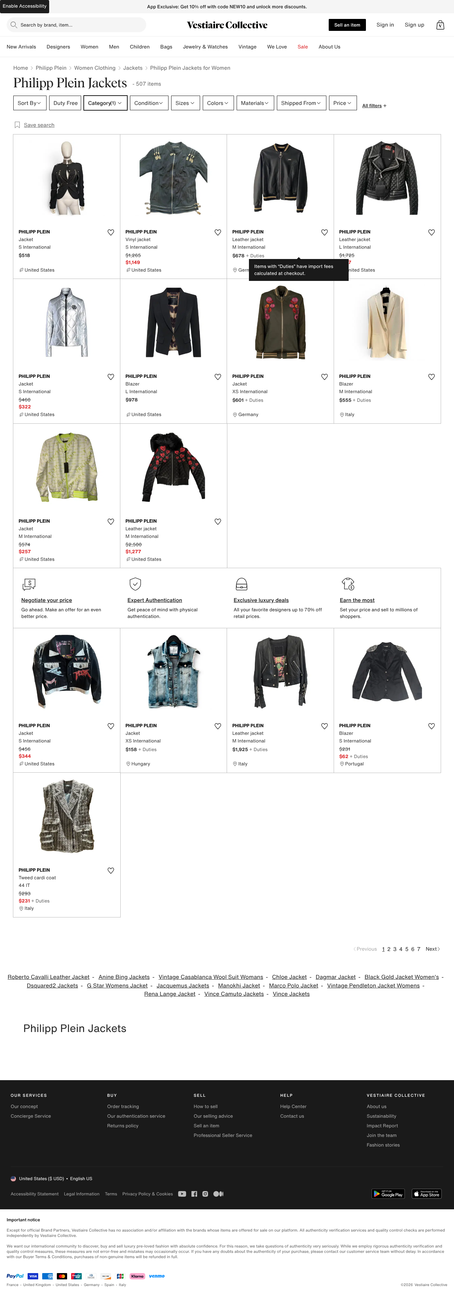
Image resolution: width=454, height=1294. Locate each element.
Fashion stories (383, 1145)
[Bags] (177, 46)
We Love (277, 46)
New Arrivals (21, 46)
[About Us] (345, 46)
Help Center (293, 1106)
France (13, 1284)
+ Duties (255, 255)
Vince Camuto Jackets (234, 994)
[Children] (155, 46)
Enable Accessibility (25, 6)
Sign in (385, 24)
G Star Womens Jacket (117, 986)
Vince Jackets (291, 994)
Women (89, 46)
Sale (303, 46)
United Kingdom (37, 1284)
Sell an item (347, 24)
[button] (440, 25)
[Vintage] (262, 46)
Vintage (247, 46)
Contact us (292, 1116)
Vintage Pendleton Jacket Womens (373, 986)
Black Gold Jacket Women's (402, 977)
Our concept (24, 1106)
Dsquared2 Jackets (52, 986)
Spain (109, 1284)
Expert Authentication (155, 600)
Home (20, 68)
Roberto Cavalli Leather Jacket (48, 977)
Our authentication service (136, 1116)
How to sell (206, 1106)
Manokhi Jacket (239, 986)
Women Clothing (95, 68)
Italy (122, 1284)
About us (377, 1106)
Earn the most (357, 600)
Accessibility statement (34, 1194)
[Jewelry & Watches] (233, 46)
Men (114, 46)
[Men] (124, 46)
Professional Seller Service (223, 1135)
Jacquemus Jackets (183, 986)
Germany (92, 1284)
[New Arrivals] (41, 46)
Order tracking (123, 1106)
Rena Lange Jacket (169, 994)
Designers (58, 46)
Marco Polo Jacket (293, 986)
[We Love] (292, 46)
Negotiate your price (46, 600)
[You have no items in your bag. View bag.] (440, 25)
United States (67, 1284)
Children (140, 46)
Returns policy (122, 1125)
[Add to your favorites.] (111, 232)
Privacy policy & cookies (147, 1194)
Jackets (133, 68)
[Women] (103, 46)
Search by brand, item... (46, 24)
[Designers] (75, 46)
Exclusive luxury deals (261, 600)
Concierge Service (31, 1116)
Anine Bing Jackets (124, 977)
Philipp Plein (51, 68)
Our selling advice (213, 1116)
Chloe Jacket (289, 977)
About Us (329, 46)
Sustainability (382, 1116)
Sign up (414, 24)
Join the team (382, 1135)
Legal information (81, 1194)
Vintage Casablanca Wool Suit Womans (211, 977)
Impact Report (382, 1125)
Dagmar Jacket (336, 977)
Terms (111, 1194)
